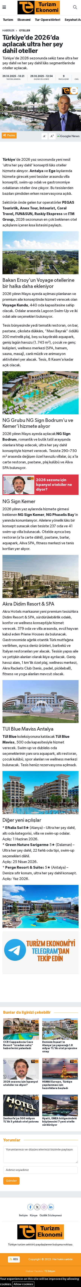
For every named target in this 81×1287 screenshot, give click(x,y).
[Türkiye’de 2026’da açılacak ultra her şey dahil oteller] (40, 107)
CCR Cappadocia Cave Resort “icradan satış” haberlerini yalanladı (18, 1045)
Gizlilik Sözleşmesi (51, 1215)
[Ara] (75, 7)
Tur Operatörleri (47, 20)
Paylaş (11, 135)
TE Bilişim (49, 1271)
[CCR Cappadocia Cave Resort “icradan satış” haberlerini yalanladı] (21, 1029)
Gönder (11, 1180)
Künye (33, 1215)
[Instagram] (44, 1207)
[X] (37, 1207)
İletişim (23, 1215)
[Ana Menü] (4, 7)
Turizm (8, 20)
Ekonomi (24, 20)
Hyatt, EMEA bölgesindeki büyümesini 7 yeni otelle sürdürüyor (59, 1121)
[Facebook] (30, 1207)
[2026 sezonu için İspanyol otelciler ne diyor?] (21, 1068)
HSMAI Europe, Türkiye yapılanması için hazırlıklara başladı (57, 1085)
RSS (15, 1259)
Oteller (24, 30)
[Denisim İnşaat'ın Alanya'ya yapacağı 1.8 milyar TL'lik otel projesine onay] (60, 1029)
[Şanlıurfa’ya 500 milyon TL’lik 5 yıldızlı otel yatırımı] (21, 1105)
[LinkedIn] (51, 1207)
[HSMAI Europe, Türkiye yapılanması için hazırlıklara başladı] (60, 1068)
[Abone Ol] (68, 136)
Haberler (8, 30)
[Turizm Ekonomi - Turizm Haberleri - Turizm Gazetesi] (39, 7)
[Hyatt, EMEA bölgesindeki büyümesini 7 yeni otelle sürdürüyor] (60, 1105)
